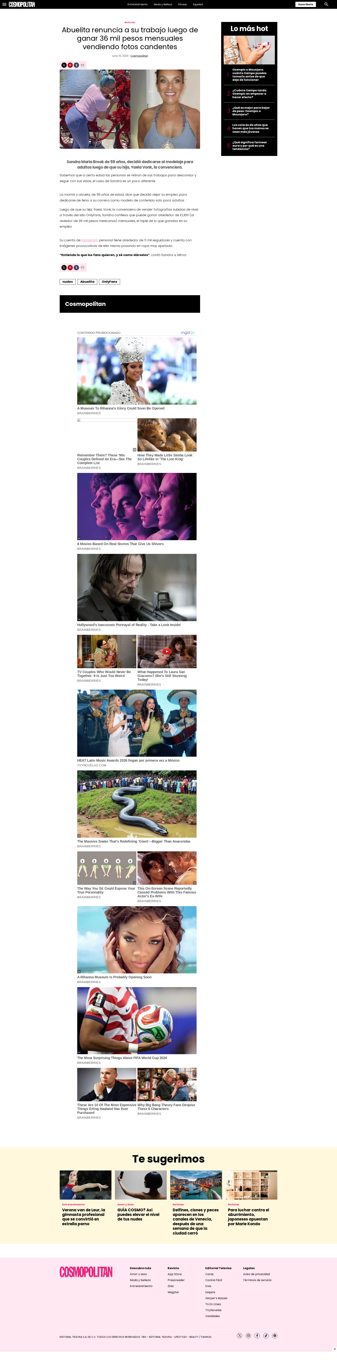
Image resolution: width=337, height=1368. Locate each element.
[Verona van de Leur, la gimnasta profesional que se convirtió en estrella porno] (85, 1185)
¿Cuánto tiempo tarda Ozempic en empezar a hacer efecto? (249, 94)
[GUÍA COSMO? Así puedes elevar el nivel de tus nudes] (141, 1185)
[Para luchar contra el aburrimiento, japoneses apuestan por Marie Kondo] (251, 1185)
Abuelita (87, 281)
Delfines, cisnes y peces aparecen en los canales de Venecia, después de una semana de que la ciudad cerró (196, 1221)
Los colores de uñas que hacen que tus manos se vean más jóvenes (250, 128)
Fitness (182, 4)
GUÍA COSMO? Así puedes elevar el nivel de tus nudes (138, 1214)
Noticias (130, 22)
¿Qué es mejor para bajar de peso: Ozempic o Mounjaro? (251, 111)
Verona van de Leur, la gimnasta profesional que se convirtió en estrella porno (83, 1217)
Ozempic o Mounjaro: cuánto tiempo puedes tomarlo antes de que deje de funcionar (249, 74)
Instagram (89, 240)
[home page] (22, 4)
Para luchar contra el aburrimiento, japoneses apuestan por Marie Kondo (248, 1217)
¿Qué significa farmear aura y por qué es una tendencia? (249, 146)
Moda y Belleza (163, 4)
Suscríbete (305, 4)
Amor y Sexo (125, 1204)
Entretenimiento (138, 4)
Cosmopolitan (139, 56)
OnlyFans (109, 281)
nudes (67, 281)
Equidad (198, 4)
